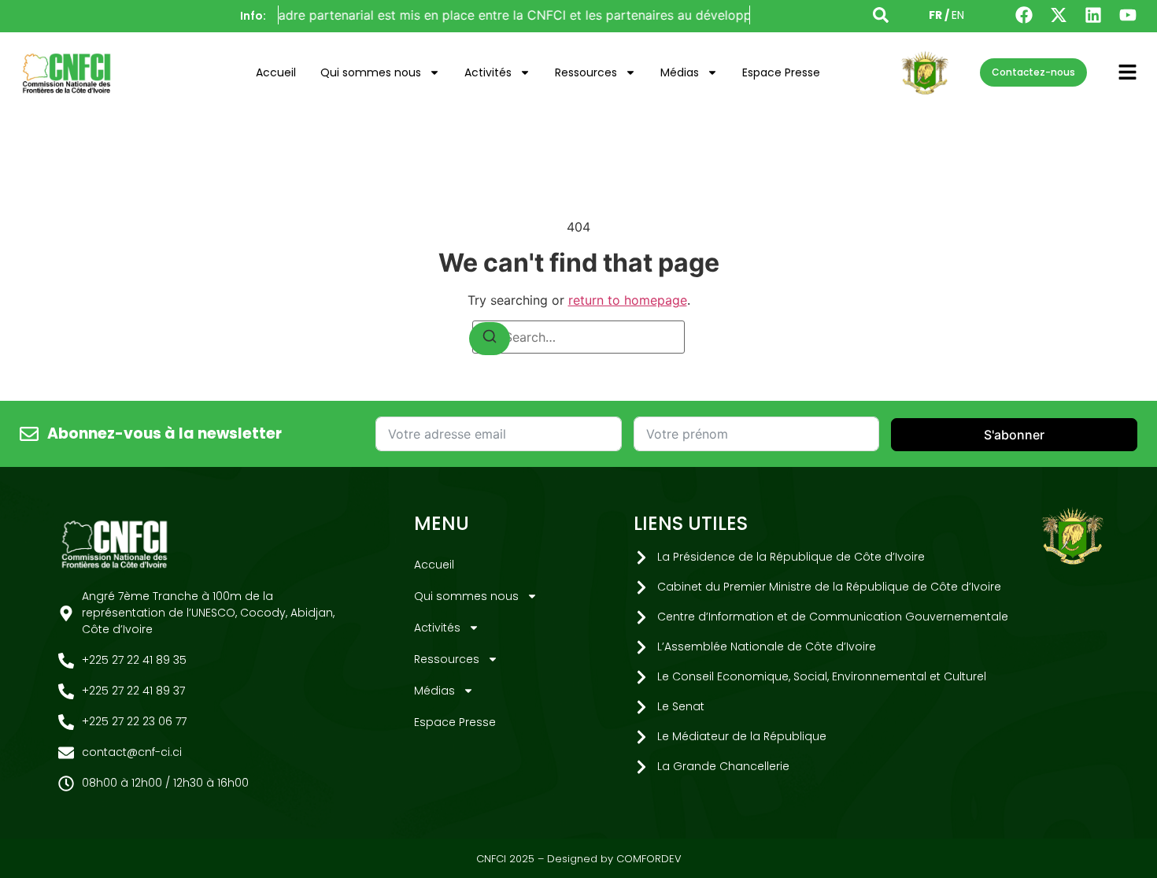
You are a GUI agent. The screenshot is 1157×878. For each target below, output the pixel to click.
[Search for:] (578, 337)
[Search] (489, 338)
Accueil (276, 72)
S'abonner (1014, 435)
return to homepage (627, 300)
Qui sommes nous (370, 72)
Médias (679, 72)
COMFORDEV (649, 858)
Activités (488, 72)
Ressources (586, 72)
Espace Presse (781, 72)
